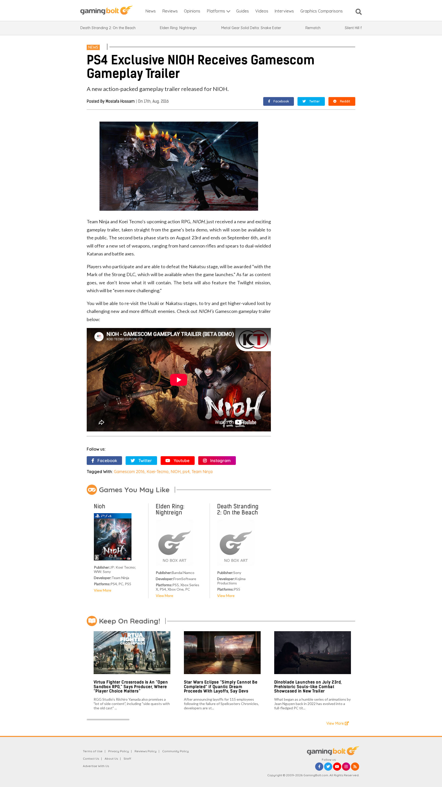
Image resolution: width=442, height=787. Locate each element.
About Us (111, 758)
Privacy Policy (118, 751)
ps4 (186, 471)
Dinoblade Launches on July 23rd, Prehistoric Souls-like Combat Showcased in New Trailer (308, 687)
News (93, 47)
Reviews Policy (146, 751)
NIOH (176, 471)
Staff (127, 758)
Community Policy (175, 751)
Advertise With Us (96, 766)
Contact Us (91, 758)
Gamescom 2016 (129, 471)
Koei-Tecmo (158, 471)
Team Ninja (202, 471)
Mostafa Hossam (120, 101)
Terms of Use (93, 751)
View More (102, 590)
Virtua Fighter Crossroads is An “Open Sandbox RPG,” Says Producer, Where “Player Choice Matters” (131, 687)
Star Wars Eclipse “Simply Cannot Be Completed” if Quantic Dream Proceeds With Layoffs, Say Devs (221, 687)
